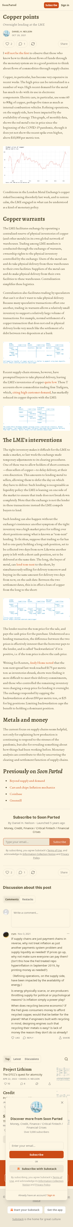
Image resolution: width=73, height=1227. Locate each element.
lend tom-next (25, 564)
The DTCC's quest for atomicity (22, 1074)
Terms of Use (54, 850)
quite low (50, 382)
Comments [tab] (12, 899)
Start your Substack (26, 1210)
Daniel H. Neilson (22, 31)
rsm (13, 934)
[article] (36, 1076)
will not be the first (16, 53)
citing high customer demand (32, 392)
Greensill (16, 800)
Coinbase (16, 794)
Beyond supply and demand (27, 781)
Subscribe (51, 5)
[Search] (66, 1059)
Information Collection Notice (39, 854)
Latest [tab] (17, 1059)
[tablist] (19, 899)
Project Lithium (17, 1069)
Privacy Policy (42, 1184)
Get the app (55, 1210)
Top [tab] (7, 1059)
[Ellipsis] (68, 934)
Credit (9, 1093)
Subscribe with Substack (39, 1169)
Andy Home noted (42, 663)
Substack (18, 1219)
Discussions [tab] (32, 1059)
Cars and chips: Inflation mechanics (32, 787)
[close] (62, 1102)
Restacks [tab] (27, 899)
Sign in (65, 5)
